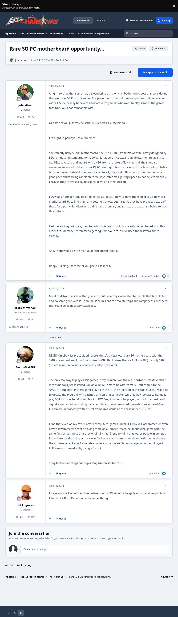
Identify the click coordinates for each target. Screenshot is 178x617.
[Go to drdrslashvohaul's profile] (25, 295)
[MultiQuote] (50, 276)
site (59, 231)
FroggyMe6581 (145, 276)
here (60, 251)
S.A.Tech (113, 231)
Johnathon (21, 60)
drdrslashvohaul (129, 276)
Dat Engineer (25, 505)
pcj (158, 276)
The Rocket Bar (60, 60)
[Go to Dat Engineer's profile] (25, 492)
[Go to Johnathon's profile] (11, 60)
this (129, 153)
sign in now (86, 538)
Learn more (6, 6)
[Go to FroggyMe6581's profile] (25, 354)
